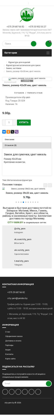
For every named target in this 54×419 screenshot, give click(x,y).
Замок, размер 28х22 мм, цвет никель (27, 193)
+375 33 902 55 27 (37, 27)
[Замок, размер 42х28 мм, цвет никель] (27, 79)
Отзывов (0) (10, 145)
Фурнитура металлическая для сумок (23, 65)
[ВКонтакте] (4, 132)
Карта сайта (10, 359)
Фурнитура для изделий (19, 62)
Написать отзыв (34, 93)
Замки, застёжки (13, 68)
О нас (7, 332)
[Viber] (16, 132)
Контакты (9, 354)
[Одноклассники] (8, 132)
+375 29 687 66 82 (15, 27)
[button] (45, 185)
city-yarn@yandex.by (17, 298)
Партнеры (9, 345)
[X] (12, 132)
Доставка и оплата (13, 341)
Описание (9, 139)
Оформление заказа (13, 336)
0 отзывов (19, 93)
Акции (7, 350)
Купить (23, 122)
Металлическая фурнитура (19, 180)
